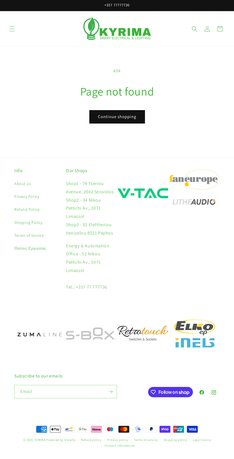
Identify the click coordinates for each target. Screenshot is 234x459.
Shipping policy (175, 440)
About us (22, 183)
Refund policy (91, 440)
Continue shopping (117, 116)
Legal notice (202, 440)
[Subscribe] (110, 391)
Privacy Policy (26, 196)
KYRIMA (40, 440)
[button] (12, 29)
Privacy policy (117, 440)
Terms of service (146, 440)
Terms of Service (29, 235)
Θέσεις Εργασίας (30, 248)
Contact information (119, 446)
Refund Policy (27, 209)
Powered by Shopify (61, 440)
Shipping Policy (28, 222)
